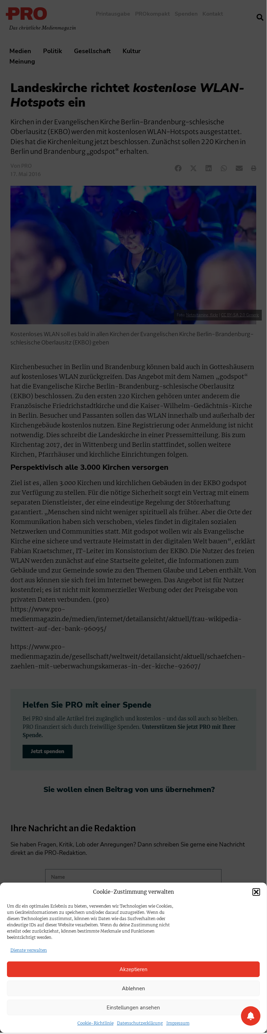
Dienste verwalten (28, 950)
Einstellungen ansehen (133, 1007)
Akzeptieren (133, 969)
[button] (256, 892)
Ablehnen (133, 988)
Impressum (178, 1023)
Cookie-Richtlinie (95, 1023)
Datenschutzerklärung (140, 1023)
